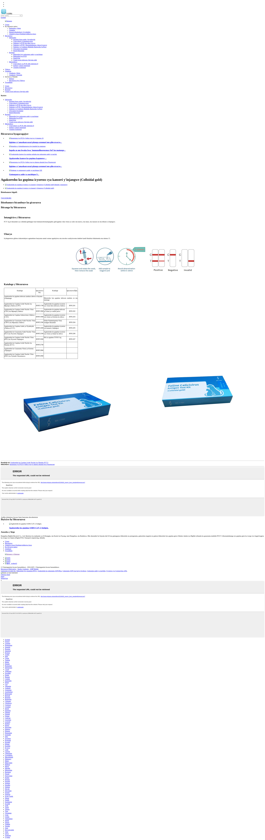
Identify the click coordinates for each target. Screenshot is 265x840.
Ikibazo (11, 79)
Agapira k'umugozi (19, 67)
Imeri (2, 576)
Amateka (12, 30)
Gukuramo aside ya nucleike (96, 571)
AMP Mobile (34, 569)
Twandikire (8, 82)
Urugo (7, 24)
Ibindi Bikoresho (18, 51)
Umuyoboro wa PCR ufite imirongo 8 (25, 64)
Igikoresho (12, 38)
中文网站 (9, 13)
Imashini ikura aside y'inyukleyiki (24, 39)
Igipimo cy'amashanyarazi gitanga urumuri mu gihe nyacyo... (35, 142)
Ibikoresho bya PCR (20, 56)
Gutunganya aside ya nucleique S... (24, 174)
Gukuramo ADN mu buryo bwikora (74, 571)
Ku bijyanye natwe (11, 547)
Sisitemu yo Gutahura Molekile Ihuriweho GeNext (29, 47)
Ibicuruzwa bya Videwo (17, 80)
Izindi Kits (16, 58)
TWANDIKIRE (6, 198)
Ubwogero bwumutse (20, 49)
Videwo (7, 69)
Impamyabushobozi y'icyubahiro (19, 32)
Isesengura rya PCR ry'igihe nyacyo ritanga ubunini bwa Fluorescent (32, 464)
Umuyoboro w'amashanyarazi (23, 41)
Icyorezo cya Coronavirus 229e (116, 571)
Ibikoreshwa (13, 62)
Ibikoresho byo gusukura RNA (26, 571)
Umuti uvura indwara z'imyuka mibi (25, 60)
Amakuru (8, 71)
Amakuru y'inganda (15, 75)
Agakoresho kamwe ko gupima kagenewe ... (28, 158)
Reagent (11, 52)
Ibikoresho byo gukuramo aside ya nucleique (28, 54)
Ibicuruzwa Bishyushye (8, 569)
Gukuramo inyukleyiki (8, 571)
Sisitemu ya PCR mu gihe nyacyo (24, 43)
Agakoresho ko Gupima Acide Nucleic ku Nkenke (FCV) (29, 462)
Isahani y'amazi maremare (21, 66)
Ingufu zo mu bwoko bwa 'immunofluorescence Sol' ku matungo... (37, 150)
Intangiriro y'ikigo (15, 28)
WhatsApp (4, 578)
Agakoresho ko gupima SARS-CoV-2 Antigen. (29, 528)
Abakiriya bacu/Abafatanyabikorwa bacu (22, 34)
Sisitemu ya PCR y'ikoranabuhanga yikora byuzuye (30, 45)
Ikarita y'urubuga (23, 569)
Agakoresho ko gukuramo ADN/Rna (49, 571)
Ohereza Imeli (5, 575)
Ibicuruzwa (8, 36)
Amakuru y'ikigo (14, 73)
